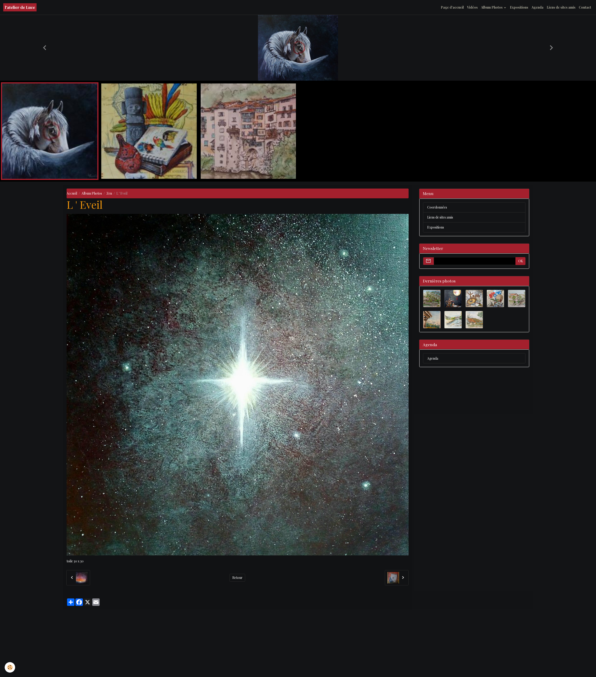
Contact (585, 7)
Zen (109, 269)
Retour (237, 653)
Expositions (519, 7)
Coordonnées (437, 283)
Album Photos (492, 7)
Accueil (72, 269)
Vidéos (472, 7)
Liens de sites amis (561, 7)
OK (520, 337)
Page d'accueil (452, 7)
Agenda (537, 7)
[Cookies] (10, 667)
